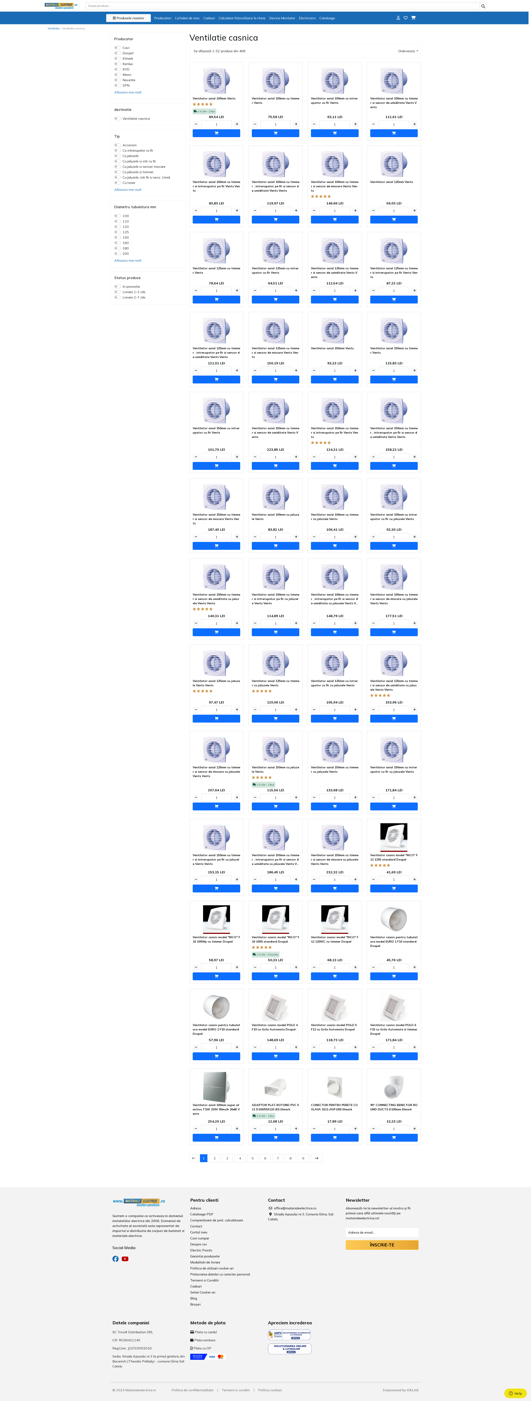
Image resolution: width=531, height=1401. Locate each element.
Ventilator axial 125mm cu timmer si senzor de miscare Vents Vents (275, 352)
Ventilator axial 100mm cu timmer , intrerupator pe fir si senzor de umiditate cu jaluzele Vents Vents (334, 599)
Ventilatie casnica (136, 118)
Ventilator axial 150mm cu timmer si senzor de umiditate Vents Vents (275, 432)
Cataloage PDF (201, 1214)
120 (126, 227)
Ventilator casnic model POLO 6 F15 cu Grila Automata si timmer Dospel (393, 1029)
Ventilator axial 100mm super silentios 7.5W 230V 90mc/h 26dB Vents (216, 1109)
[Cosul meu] (413, 18)
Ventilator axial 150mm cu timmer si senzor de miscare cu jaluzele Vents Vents (334, 859)
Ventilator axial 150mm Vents (332, 348)
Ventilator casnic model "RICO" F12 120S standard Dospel (394, 857)
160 (126, 243)
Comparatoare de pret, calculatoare (216, 1220)
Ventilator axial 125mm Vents (391, 182)
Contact (196, 1226)
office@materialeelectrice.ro (295, 1208)
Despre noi (198, 1244)
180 (126, 248)
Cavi (126, 48)
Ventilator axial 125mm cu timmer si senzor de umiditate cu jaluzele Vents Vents (394, 685)
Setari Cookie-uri (202, 1292)
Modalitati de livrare (205, 1262)
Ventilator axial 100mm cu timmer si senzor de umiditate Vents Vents (394, 103)
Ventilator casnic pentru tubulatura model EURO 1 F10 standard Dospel (394, 941)
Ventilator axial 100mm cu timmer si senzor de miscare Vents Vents (334, 186)
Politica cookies (270, 1390)
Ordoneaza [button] (407, 51)
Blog (193, 1298)
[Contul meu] (398, 18)
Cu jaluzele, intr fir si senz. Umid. (147, 177)
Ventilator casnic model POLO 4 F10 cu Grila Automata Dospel (275, 1027)
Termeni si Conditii (204, 1280)
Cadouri (209, 18)
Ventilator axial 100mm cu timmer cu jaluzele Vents (334, 517)
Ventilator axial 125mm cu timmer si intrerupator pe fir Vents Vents (394, 272)
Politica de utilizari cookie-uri (212, 1268)
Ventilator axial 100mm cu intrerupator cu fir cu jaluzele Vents (393, 517)
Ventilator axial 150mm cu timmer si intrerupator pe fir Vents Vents (334, 432)
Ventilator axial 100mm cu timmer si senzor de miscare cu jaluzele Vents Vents (394, 599)
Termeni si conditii (236, 1390)
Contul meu (198, 1232)
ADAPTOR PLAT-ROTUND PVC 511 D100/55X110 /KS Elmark (275, 1107)
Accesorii (129, 145)
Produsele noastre (130, 18)
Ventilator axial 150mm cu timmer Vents (394, 350)
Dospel (128, 53)
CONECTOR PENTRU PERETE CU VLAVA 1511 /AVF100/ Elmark (334, 1107)
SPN (126, 85)
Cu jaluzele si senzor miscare (144, 166)
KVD (126, 69)
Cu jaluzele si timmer (138, 172)
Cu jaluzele (131, 156)
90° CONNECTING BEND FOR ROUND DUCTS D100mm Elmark (394, 1107)
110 (126, 221)
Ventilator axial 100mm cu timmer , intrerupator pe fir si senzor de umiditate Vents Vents (275, 186)
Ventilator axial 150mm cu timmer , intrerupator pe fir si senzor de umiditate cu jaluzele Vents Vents (275, 859)
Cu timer (129, 183)
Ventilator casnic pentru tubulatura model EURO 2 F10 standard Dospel (216, 1029)
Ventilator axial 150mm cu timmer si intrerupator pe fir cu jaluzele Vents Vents (216, 859)
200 (126, 253)
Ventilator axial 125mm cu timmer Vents (216, 270)
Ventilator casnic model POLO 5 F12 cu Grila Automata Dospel (334, 1027)
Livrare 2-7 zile (134, 297)
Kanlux (128, 64)
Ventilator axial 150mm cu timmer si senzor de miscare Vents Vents (216, 519)
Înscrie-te (382, 1244)
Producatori (162, 18)
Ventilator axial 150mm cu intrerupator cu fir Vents (216, 430)
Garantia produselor (205, 1256)
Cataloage (327, 18)
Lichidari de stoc (187, 18)
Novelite (129, 80)
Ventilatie (54, 28)
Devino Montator (282, 18)
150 (126, 237)
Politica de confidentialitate (192, 1390)
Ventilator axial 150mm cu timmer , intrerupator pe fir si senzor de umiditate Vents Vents (394, 432)
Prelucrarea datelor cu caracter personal (220, 1274)
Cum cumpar (199, 1238)
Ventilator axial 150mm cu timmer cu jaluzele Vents (334, 769)
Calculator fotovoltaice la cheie (242, 18)
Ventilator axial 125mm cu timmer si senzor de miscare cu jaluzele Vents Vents (216, 771)
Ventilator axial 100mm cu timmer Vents (275, 101)
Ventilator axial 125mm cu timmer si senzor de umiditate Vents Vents (334, 272)
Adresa (195, 1208)
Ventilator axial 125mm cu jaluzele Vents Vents (216, 683)
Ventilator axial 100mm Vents (214, 98)
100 (126, 216)
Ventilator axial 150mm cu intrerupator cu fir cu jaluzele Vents (393, 769)
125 (126, 232)
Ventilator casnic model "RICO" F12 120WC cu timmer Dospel (334, 939)
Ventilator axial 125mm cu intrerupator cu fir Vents (275, 270)
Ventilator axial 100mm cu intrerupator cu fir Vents (334, 101)
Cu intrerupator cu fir (138, 150)
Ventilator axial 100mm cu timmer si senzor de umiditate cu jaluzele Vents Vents (216, 599)
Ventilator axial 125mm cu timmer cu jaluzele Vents (275, 683)
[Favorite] (405, 18)
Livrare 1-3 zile (134, 292)
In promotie (131, 286)
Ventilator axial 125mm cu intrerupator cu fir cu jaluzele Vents (334, 683)
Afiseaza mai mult (127, 92)
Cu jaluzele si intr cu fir (139, 161)
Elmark (128, 58)
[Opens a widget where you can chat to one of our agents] (515, 1394)
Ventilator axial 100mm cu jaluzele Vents (275, 517)
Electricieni (307, 18)
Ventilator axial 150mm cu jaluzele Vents (275, 769)
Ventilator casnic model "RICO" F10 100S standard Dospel (275, 939)
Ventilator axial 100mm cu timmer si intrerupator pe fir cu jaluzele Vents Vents (275, 599)
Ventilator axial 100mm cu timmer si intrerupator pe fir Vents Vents (216, 186)
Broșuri (195, 1304)
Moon (127, 75)
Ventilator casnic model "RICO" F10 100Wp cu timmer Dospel (216, 939)
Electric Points (201, 1250)
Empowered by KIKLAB (401, 1390)
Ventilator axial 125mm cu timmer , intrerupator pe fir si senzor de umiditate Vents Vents (216, 352)
